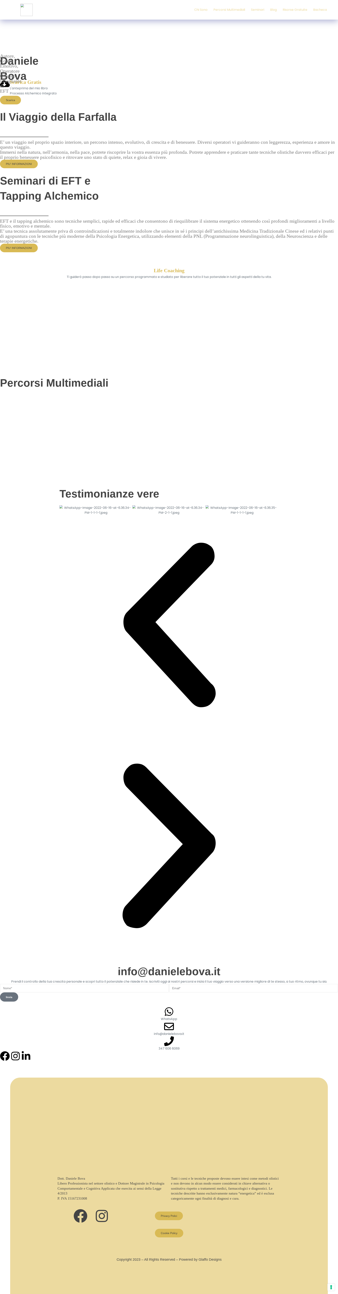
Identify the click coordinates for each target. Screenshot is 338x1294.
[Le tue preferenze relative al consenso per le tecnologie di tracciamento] (331, 1287)
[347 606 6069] (169, 1041)
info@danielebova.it (169, 971)
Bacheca (320, 9)
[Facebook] (5, 1056)
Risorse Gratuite (295, 9)
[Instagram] (15, 1056)
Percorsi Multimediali (229, 9)
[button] (169, 625)
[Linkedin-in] (26, 1056)
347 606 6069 (169, 1048)
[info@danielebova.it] (169, 1026)
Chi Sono (201, 9)
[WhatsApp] (169, 1011)
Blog (273, 9)
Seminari (257, 9)
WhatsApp (169, 1019)
